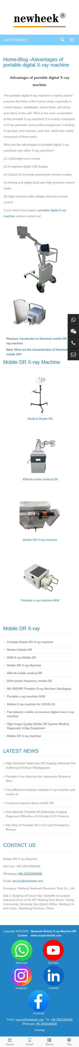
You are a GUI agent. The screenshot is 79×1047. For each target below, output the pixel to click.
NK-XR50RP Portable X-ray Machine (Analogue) (39, 688)
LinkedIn (54, 988)
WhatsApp (22, 962)
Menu (49, 1044)
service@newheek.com (27, 881)
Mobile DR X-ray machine (40, 539)
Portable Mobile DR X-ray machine (30, 642)
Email (29, 1044)
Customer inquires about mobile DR (30, 803)
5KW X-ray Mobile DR (21, 657)
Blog (23, 59)
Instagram (21, 988)
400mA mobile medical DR (40, 479)
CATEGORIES (15, 40)
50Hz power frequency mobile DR (29, 681)
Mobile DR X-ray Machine (24, 665)
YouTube (53, 962)
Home (9, 59)
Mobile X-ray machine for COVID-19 (31, 704)
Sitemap (40, 1030)
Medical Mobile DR (40, 418)
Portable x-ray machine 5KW (40, 600)
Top (69, 1044)
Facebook (38, 1013)
